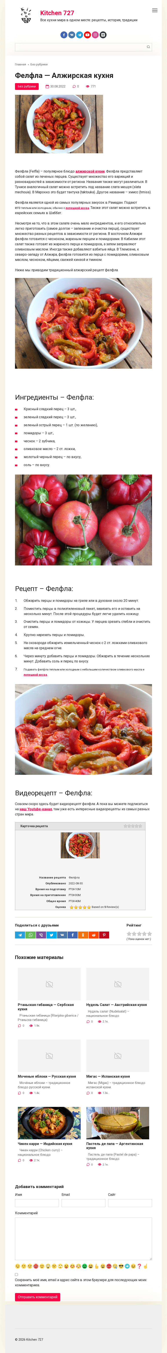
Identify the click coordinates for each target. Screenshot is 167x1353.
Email (66, 1195)
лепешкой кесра (77, 208)
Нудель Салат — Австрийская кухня (116, 1005)
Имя (18, 1195)
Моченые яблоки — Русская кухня (47, 1076)
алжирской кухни (90, 171)
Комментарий (26, 1213)
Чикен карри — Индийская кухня (45, 1144)
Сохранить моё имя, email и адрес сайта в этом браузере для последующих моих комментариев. (81, 1282)
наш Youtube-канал (36, 809)
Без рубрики (27, 86)
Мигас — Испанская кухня (108, 1076)
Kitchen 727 (57, 13)
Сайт (111, 1195)
